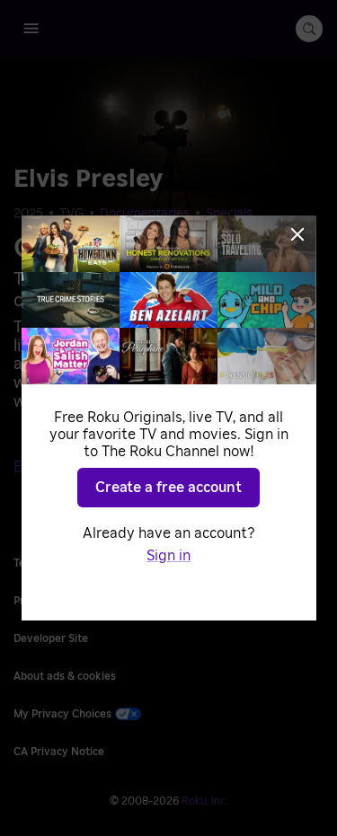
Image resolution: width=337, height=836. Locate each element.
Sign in (168, 556)
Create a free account (168, 487)
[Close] (297, 234)
